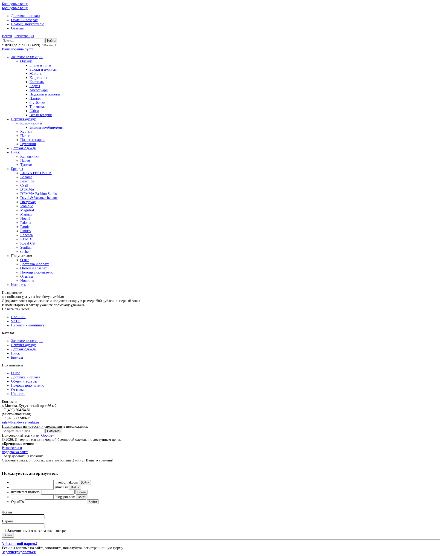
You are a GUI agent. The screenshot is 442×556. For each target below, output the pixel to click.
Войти (7, 36)
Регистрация (24, 36)
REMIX (26, 239)
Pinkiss (25, 231)
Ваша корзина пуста (17, 49)
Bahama (26, 177)
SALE (15, 321)
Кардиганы (38, 78)
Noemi (25, 218)
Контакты (18, 285)
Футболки (37, 102)
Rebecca (26, 235)
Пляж (15, 152)
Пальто (25, 136)
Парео (25, 160)
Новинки (18, 317)
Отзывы (17, 28)
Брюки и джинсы (43, 69)
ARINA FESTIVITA (36, 173)
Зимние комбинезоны (46, 127)
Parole (24, 227)
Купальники (30, 156)
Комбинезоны (31, 123)
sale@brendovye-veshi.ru (20, 422)
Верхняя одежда (23, 119)
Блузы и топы (40, 65)
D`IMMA (27, 189)
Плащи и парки (32, 140)
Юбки (34, 111)
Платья (35, 98)
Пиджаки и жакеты (44, 94)
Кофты (34, 86)
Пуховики (28, 144)
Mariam (26, 214)
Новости (27, 280)
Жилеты (35, 73)
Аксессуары (38, 90)
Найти (51, 40)
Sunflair (26, 247)
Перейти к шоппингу (28, 325)
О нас (24, 260)
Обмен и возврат (24, 20)
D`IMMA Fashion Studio (38, 194)
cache (24, 252)
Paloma (25, 223)
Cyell (24, 185)
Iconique (26, 206)
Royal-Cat (27, 243)
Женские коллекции (27, 57)
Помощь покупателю (27, 24)
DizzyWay (28, 202)
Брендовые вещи (15, 4)
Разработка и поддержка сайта (15, 450)
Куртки (26, 131)
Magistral (27, 210)
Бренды (17, 169)
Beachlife (27, 181)
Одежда (26, 61)
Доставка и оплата (25, 16)
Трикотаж (37, 107)
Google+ (47, 435)
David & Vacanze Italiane (39, 198)
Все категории (40, 115)
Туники (26, 165)
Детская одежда (23, 148)
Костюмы (36, 82)
